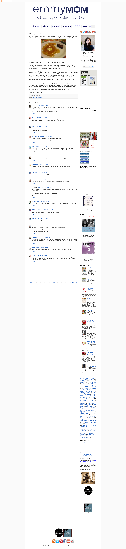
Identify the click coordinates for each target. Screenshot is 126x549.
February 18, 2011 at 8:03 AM (43, 237)
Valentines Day (90, 434)
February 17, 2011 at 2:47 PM (46, 209)
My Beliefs (91, 408)
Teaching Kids (83, 430)
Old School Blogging (90, 410)
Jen (33, 172)
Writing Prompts (85, 437)
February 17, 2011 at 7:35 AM (40, 146)
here (56, 59)
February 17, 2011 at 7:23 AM (40, 117)
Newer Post (31, 282)
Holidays (82, 403)
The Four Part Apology (90, 289)
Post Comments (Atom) (40, 284)
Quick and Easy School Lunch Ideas (91, 331)
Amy (33, 117)
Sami (33, 146)
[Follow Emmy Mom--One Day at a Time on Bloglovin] (88, 67)
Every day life (90, 386)
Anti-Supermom (35, 136)
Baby (87, 378)
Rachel (33, 179)
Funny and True (88, 398)
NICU (81, 410)
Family (86, 388)
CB (32, 225)
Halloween (91, 400)
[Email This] (34, 95)
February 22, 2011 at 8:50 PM (40, 255)
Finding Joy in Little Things (88, 389)
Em (32, 255)
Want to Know (91, 436)
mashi (33, 247)
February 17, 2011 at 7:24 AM (46, 136)
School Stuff (91, 428)
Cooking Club (92, 382)
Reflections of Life (88, 421)
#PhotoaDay (83, 376)
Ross (33, 126)
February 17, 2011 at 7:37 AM (42, 156)
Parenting (83, 411)
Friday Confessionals (86, 391)
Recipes (91, 417)
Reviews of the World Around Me (88, 426)
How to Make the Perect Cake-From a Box (91, 342)
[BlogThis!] (35, 95)
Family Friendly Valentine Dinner (91, 321)
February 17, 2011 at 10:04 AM (40, 172)
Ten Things (92, 430)
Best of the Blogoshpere (88, 378)
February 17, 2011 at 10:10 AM (42, 179)
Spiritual (81, 429)
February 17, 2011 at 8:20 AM (41, 164)
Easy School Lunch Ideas (91, 268)
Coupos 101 (85, 383)
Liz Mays (34, 201)
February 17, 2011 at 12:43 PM (44, 187)
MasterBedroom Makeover (85, 407)
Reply (33, 113)
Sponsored (89, 429)
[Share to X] (36, 95)
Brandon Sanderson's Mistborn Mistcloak (91, 365)
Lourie (33, 164)
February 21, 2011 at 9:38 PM (41, 247)
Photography (85, 413)
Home (53, 282)
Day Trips (91, 385)
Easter (81, 386)
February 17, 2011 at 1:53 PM (42, 201)
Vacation (82, 434)
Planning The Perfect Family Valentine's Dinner (91, 353)
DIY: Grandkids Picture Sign (90, 279)
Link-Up (89, 406)
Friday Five (84, 393)
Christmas (82, 382)
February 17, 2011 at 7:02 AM (41, 105)
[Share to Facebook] (38, 95)
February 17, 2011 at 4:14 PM (40, 225)
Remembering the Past (37, 97)
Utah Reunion (90, 433)
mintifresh (34, 237)
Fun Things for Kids (88, 393)
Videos (82, 436)
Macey (33, 218)
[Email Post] (32, 95)
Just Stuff (88, 404)
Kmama (33, 156)
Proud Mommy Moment (88, 417)
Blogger (83, 545)
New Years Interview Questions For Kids (91, 300)
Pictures (83, 415)
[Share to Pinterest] (39, 95)
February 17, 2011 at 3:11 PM (41, 218)
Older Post (74, 282)
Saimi (33, 105)
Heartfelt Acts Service (86, 401)
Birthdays (83, 381)
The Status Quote (87, 432)
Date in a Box (90, 310)
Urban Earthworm (36, 209)
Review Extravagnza (91, 423)
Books (91, 381)
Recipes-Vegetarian (85, 419)
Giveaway (83, 400)
